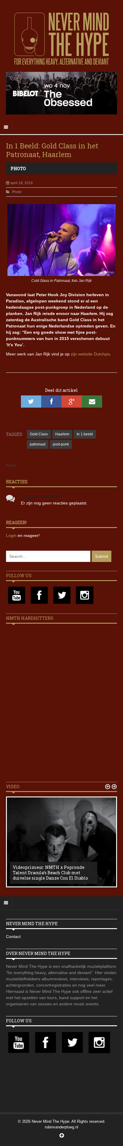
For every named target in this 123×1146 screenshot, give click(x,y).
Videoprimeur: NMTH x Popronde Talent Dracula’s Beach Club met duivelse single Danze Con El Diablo (50, 872)
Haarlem (62, 434)
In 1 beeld (85, 434)
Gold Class (39, 434)
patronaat (37, 444)
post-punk (61, 444)
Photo (18, 168)
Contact (13, 936)
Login (12, 535)
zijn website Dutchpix (90, 354)
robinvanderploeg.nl (61, 1127)
